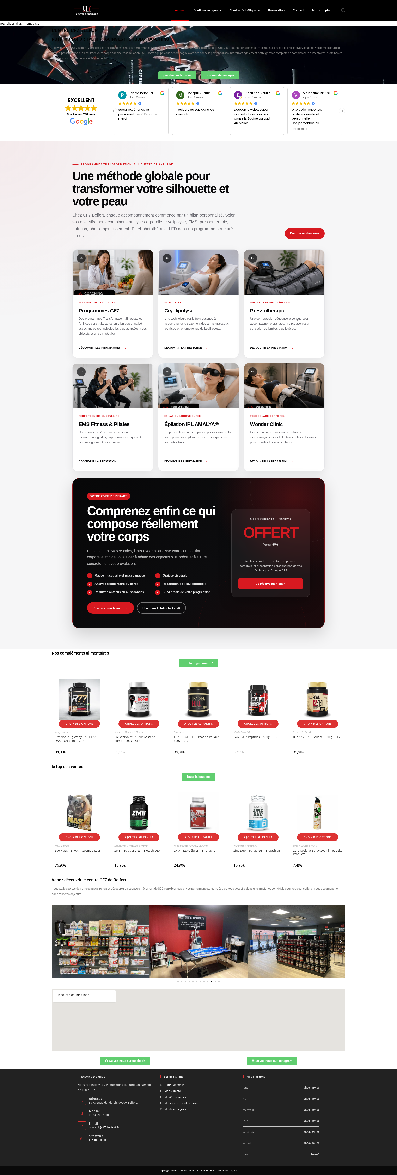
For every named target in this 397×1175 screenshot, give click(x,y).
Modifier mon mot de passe (181, 1103)
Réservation (276, 10)
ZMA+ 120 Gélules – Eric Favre (194, 850)
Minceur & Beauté (134, 732)
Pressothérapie (284, 304)
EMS (113, 417)
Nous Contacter (174, 1085)
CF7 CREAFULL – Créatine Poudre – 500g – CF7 (197, 738)
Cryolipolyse (198, 304)
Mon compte (321, 10)
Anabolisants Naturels (126, 845)
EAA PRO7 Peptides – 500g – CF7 (255, 737)
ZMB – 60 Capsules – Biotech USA (137, 850)
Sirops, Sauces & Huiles (305, 845)
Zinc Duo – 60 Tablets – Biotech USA (257, 850)
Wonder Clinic (284, 417)
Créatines (179, 732)
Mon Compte (172, 1091)
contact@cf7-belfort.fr (104, 1127)
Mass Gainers (62, 845)
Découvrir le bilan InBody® (161, 608)
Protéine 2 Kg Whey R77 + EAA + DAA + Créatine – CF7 (77, 738)
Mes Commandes (175, 1097)
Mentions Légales (175, 1109)
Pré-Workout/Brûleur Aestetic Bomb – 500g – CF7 (134, 738)
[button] (343, 10)
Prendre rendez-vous (304, 233)
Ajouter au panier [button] (198, 723)
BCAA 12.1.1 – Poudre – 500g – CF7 (316, 737)
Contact (298, 10)
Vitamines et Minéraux (245, 845)
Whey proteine (62, 732)
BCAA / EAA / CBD (242, 732)
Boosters (118, 732)
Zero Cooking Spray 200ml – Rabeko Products (317, 852)
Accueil (180, 10)
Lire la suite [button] (242, 129)
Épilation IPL (198, 417)
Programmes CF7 (113, 304)
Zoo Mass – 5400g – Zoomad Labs (78, 850)
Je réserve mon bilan (270, 583)
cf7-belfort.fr (97, 1140)
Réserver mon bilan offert (110, 608)
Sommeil (143, 845)
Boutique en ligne (206, 10)
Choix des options (79, 723)
